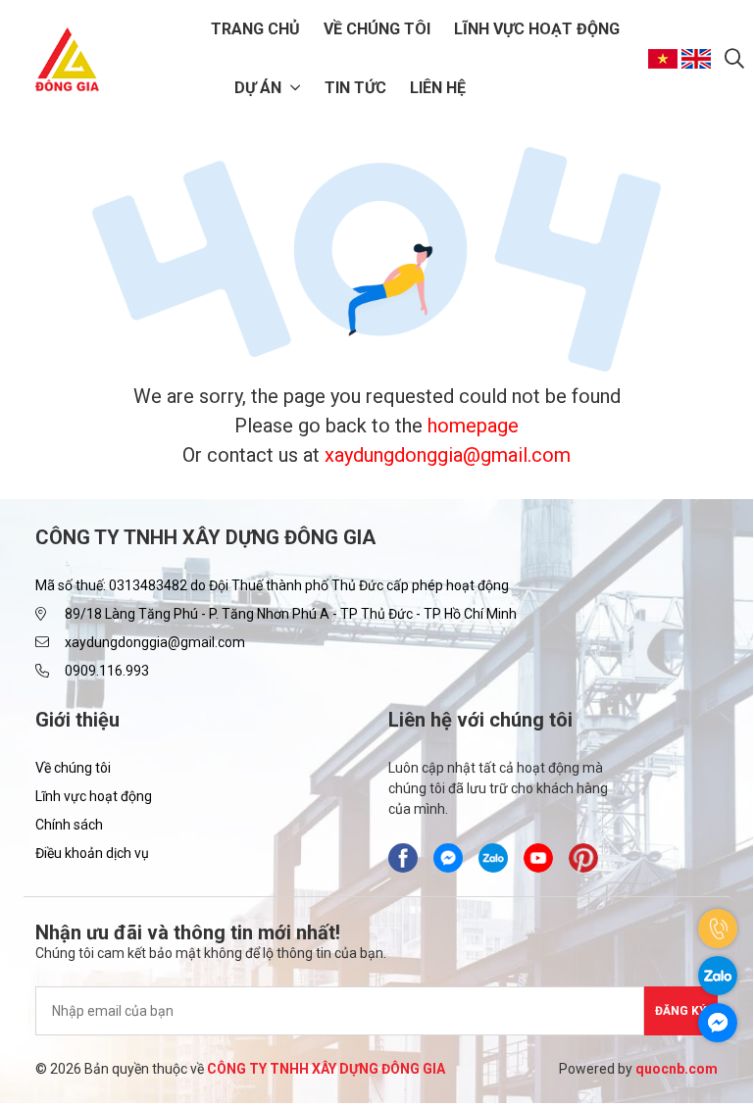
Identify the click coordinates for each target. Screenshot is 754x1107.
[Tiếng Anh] (698, 59)
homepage (473, 425)
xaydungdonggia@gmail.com (448, 455)
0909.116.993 (107, 671)
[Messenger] (448, 858)
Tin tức (355, 87)
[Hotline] (717, 928)
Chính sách (69, 824)
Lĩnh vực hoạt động (537, 29)
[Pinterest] (583, 858)
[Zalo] (717, 975)
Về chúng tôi (377, 29)
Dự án (257, 87)
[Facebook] (403, 858)
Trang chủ (255, 29)
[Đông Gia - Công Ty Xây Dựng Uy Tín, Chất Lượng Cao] (67, 59)
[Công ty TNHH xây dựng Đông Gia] (493, 858)
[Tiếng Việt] (664, 59)
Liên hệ (438, 87)
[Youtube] (538, 858)
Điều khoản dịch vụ (92, 853)
